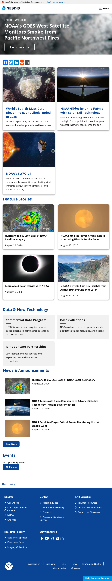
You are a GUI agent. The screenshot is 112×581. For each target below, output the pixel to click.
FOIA (74, 563)
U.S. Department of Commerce (15, 509)
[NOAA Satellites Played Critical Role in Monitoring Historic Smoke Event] (83, 218)
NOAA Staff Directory (53, 507)
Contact (44, 497)
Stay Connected (48, 531)
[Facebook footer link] (42, 538)
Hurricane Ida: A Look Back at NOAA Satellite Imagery (63, 379)
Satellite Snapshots (17, 537)
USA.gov (75, 568)
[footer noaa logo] (8, 566)
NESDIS (8, 497)
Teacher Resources (87, 502)
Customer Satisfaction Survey (52, 519)
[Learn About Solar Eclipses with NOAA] (28, 268)
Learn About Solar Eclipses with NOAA (27, 286)
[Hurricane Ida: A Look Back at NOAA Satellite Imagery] (28, 218)
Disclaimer (51, 563)
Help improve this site (97, 578)
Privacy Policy (59, 568)
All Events (12, 467)
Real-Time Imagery (14, 531)
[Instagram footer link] (52, 538)
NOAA (10, 515)
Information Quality (91, 563)
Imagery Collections (17, 547)
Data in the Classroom (89, 512)
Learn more (17, 47)
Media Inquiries (50, 502)
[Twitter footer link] (57, 538)
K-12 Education (83, 497)
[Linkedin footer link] (62, 538)
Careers (47, 512)
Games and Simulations (90, 507)
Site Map (11, 519)
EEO (63, 563)
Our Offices (13, 502)
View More (12, 444)
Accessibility (34, 563)
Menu (106, 8)
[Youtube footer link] (47, 538)
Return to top (8, 484)
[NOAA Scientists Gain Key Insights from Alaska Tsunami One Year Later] (83, 268)
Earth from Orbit (15, 542)
